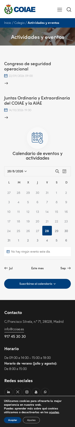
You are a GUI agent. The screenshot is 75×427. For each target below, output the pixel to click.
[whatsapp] (45, 392)
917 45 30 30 (15, 336)
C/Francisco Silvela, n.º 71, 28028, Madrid (34, 321)
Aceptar (12, 420)
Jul (11, 268)
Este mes (37, 268)
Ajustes (31, 420)
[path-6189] (18, 392)
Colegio (19, 23)
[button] (59, 8)
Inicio (7, 23)
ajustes (54, 412)
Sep (63, 268)
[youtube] (36, 392)
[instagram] (27, 392)
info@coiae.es (14, 329)
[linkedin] (8, 392)
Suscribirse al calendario (35, 283)
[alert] (37, 251)
